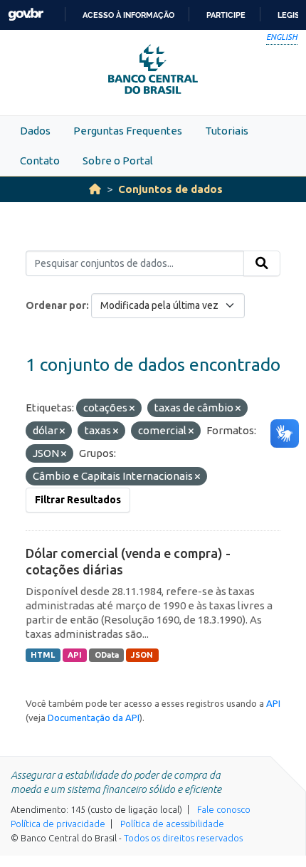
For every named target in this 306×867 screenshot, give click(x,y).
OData (107, 655)
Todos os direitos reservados (183, 838)
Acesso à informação (128, 15)
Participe (226, 15)
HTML (43, 655)
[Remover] (132, 408)
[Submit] (261, 263)
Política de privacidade (58, 824)
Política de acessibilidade (172, 824)
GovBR (25, 14)
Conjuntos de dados (170, 189)
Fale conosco (223, 809)
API (75, 655)
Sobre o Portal (118, 160)
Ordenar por (56, 305)
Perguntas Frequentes (127, 131)
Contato (40, 160)
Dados (35, 131)
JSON (142, 655)
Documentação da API (93, 717)
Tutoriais (226, 131)
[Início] (95, 189)
